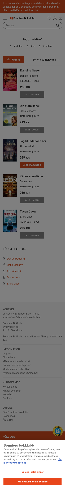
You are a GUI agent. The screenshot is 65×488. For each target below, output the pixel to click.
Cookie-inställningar (32, 471)
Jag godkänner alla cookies (32, 481)
